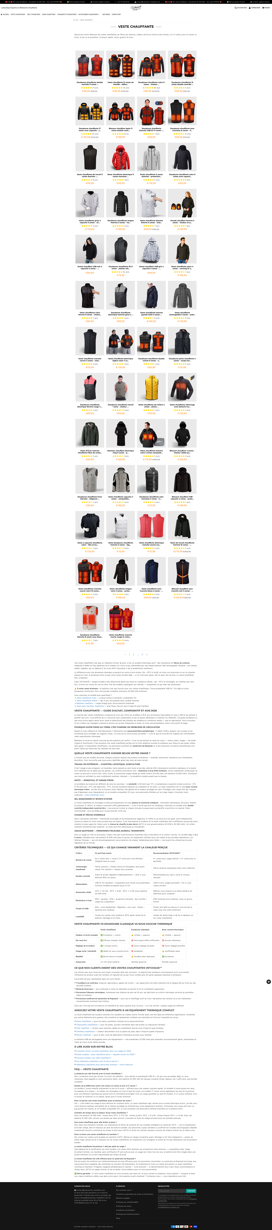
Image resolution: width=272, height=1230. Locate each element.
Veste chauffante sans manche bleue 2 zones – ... (151, 590)
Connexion (255, 8)
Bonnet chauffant (83, 1035)
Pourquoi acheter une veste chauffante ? (93, 1058)
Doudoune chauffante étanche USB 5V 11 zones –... (151, 129)
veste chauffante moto (94, 795)
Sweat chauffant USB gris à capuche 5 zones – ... (151, 268)
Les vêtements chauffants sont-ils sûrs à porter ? (97, 1061)
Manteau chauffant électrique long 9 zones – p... (120, 452)
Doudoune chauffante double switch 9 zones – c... (151, 360)
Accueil (6, 14)
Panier (267, 8)
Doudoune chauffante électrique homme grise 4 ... (120, 314)
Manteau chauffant (85, 703)
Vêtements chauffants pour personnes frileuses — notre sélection (104, 1065)
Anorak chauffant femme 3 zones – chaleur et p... (182, 222)
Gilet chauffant (33, 14)
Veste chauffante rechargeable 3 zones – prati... (182, 314)
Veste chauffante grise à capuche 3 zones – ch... (90, 222)
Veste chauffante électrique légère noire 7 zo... (120, 360)
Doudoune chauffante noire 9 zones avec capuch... (182, 175)
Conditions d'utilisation (125, 1210)
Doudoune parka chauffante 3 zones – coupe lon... (182, 360)
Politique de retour (123, 1206)
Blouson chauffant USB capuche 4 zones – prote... (182, 498)
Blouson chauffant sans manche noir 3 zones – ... (182, 590)
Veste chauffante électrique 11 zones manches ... (120, 175)
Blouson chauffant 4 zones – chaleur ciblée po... (182, 452)
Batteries (106, 14)
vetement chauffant (88, 1226)
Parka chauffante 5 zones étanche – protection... (151, 175)
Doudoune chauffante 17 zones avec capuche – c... (90, 129)
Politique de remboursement (127, 1214)
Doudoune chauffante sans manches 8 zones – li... (182, 129)
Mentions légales (123, 1198)
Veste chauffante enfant (87, 701)
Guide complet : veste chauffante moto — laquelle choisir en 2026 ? (105, 1054)
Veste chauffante (18, 14)
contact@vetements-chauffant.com (94, 1198)
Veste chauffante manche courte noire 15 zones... (89, 590)
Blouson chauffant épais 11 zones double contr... (120, 129)
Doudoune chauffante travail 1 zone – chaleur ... (120, 406)
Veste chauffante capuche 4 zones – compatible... (120, 498)
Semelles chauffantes (85, 1031)
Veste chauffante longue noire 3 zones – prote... (121, 590)
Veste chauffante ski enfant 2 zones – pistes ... (151, 406)
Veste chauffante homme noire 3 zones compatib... (151, 452)
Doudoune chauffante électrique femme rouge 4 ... (89, 406)
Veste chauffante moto (86, 698)
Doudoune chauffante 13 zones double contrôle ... (182, 83)
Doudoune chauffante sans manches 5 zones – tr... (151, 498)
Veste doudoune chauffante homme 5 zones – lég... (120, 544)
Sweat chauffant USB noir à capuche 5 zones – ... (90, 268)
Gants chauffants (83, 1021)
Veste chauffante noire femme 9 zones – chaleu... (89, 314)
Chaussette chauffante (67, 14)
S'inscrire (191, 1191)
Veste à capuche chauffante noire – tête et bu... (89, 544)
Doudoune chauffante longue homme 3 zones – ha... (121, 222)
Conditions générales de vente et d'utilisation (134, 1194)
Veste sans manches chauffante (90, 706)
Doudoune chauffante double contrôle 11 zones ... (90, 83)
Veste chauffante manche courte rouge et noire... (120, 636)
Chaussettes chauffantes (87, 1025)
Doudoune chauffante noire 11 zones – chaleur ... (151, 83)
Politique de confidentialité (127, 1202)
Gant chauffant (48, 14)
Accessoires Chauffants (88, 14)
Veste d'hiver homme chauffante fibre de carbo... (90, 452)
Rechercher (242, 8)
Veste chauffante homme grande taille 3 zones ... (151, 314)
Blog (118, 1218)
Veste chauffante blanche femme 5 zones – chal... (151, 222)
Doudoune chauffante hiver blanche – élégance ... (90, 498)
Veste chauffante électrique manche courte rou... (151, 544)
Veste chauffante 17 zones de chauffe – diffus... (121, 83)
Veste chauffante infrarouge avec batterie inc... (182, 406)
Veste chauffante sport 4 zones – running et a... (182, 268)
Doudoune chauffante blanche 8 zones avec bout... (89, 636)
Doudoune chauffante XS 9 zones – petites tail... (120, 268)
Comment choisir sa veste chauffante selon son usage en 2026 (103, 1051)
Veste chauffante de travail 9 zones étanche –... (90, 175)
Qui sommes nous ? (124, 1190)
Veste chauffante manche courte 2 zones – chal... (89, 360)
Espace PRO (116, 14)
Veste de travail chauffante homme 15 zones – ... (182, 544)
